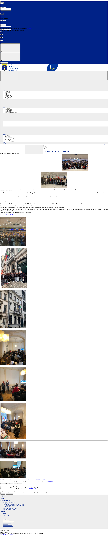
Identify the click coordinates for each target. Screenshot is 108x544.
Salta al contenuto (3, 0)
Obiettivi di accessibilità (7, 523)
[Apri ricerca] (99, 75)
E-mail (12, 26)
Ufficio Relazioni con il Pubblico (8, 521)
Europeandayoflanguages (14, 479)
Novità (44, 146)
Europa (9, 479)
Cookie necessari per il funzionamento (7, 491)
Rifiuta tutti (9, 483)
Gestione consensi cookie (7, 525)
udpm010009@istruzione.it (14, 504)
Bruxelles (26, 479)
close (2, 80)
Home (44, 145)
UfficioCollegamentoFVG (40, 479)
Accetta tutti (17, 483)
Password (13, 9)
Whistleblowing (5, 524)
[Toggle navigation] (9, 75)
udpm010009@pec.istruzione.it (15, 505)
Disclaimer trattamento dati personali (6, 534)
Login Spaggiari (29, 28)
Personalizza (3, 483)
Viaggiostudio (22, 479)
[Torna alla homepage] (54, 67)
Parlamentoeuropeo (31, 479)
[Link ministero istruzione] (5, 1)
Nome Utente (13, 8)
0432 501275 (6, 503)
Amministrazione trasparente (8, 526)
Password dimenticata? (4, 11)
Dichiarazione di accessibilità (8, 522)
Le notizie (44, 147)
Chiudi (2, 34)
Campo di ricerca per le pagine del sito (7, 153)
